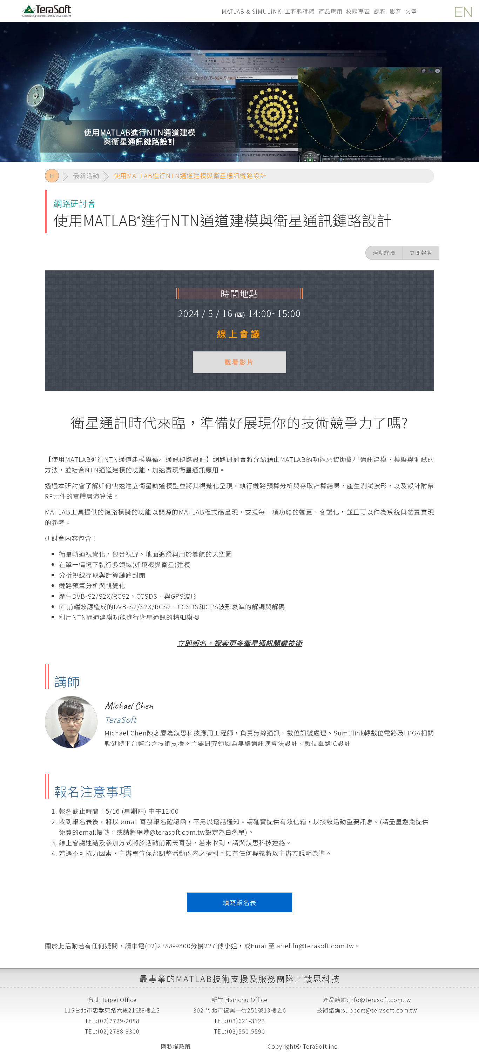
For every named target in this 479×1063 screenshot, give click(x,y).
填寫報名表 (239, 902)
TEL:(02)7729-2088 (112, 1020)
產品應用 (331, 11)
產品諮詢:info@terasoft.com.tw (367, 999)
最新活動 (86, 175)
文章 (411, 11)
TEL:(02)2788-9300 (112, 1031)
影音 (396, 11)
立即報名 (421, 252)
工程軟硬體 (300, 11)
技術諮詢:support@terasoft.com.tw (367, 1010)
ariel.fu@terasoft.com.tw (314, 945)
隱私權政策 (176, 1046)
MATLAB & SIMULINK (251, 11)
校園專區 (358, 11)
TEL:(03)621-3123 (239, 1020)
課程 (380, 11)
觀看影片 (239, 362)
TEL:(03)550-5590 (239, 1031)
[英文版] (462, 10)
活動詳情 (384, 252)
